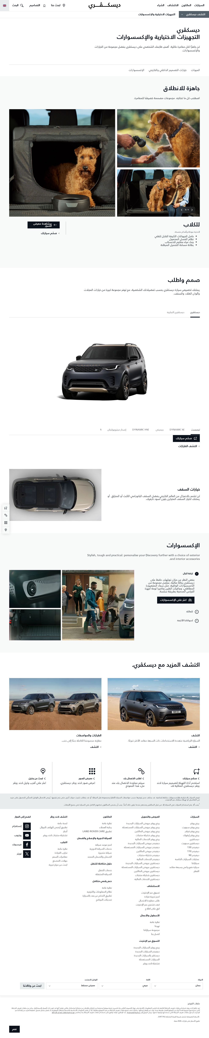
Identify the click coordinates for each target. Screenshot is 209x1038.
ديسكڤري (194, 839)
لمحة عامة (62, 823)
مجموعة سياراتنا (152, 930)
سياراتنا (195, 863)
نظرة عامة (155, 922)
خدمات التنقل (105, 870)
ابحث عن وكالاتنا (32, 985)
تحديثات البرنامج (104, 899)
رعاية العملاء (105, 827)
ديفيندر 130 (193, 847)
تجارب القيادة (61, 853)
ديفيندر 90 (194, 855)
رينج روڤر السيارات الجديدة (147, 947)
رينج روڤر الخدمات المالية (147, 839)
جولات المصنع (60, 861)
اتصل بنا (155, 934)
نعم (14, 1029)
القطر (196, 871)
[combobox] (177, 986)
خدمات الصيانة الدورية (101, 849)
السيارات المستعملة (149, 959)
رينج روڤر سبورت (190, 827)
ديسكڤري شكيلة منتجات (147, 875)
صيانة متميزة (105, 853)
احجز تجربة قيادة (152, 896)
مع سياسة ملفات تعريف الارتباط (63, 1012)
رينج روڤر (194, 823)
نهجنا (157, 926)
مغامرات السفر (59, 857)
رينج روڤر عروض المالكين (147, 831)
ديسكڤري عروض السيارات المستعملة (141, 867)
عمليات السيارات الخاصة (187, 859)
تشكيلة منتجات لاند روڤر (55, 835)
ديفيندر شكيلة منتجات (149, 855)
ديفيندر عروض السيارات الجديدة (144, 843)
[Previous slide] (192, 209)
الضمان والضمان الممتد (100, 857)
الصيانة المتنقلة (103, 874)
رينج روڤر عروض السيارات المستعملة (141, 827)
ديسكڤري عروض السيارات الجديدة (143, 863)
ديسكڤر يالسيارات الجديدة (147, 955)
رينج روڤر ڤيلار (192, 831)
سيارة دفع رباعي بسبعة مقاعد (184, 867)
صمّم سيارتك (184, 438)
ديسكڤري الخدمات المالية (147, 879)
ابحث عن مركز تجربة (58, 865)
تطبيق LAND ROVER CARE (97, 831)
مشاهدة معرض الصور (42, 224)
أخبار (65, 831)
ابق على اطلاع (152, 908)
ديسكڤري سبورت (190, 843)
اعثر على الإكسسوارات (173, 600)
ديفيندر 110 (193, 851)
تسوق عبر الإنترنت (150, 892)
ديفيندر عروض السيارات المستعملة (142, 847)
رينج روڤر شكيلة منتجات (148, 835)
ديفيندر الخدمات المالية (148, 859)
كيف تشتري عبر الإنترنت (148, 904)
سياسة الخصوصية (133, 1012)
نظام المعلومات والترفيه (99, 892)
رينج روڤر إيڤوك (191, 835)
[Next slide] (181, 209)
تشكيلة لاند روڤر (151, 963)
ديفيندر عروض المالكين (148, 851)
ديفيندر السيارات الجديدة (147, 951)
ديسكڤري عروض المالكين (147, 871)
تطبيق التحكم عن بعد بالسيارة (97, 896)
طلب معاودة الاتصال (149, 900)
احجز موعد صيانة (103, 845)
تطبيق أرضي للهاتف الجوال (53, 827)
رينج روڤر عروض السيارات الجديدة (143, 823)
